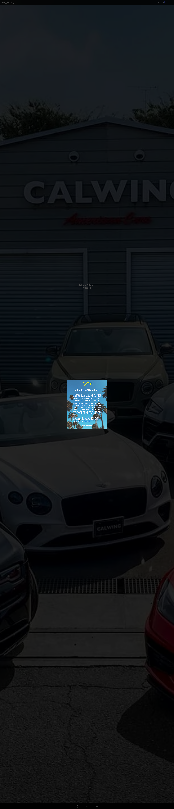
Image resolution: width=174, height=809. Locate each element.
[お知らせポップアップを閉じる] (103, 382)
